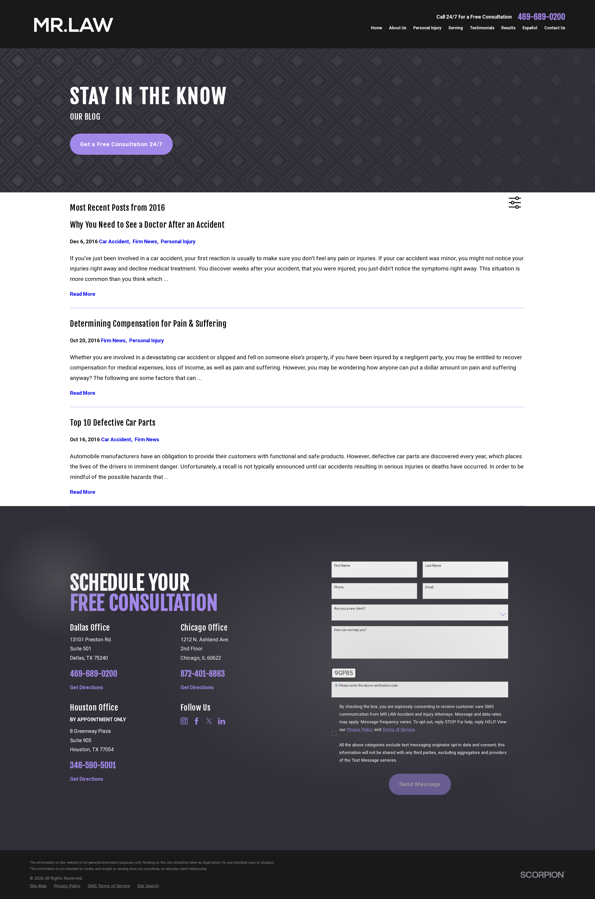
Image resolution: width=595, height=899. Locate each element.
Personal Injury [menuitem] (427, 28)
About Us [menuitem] (397, 28)
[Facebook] (196, 721)
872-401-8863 (203, 674)
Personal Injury (178, 241)
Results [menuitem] (508, 28)
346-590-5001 (93, 765)
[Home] (74, 24)
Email (429, 587)
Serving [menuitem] (455, 28)
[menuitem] (38, 886)
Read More (82, 294)
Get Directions (86, 687)
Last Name (433, 565)
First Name (342, 565)
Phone (339, 587)
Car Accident (116, 241)
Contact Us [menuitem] (554, 28)
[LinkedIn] (221, 721)
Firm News (147, 241)
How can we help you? (350, 630)
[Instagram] (184, 721)
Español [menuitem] (529, 28)
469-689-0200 (541, 17)
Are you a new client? (349, 608)
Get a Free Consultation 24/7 (121, 144)
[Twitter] (209, 721)
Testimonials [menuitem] (482, 28)
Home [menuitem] (376, 28)
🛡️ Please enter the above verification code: (366, 685)
